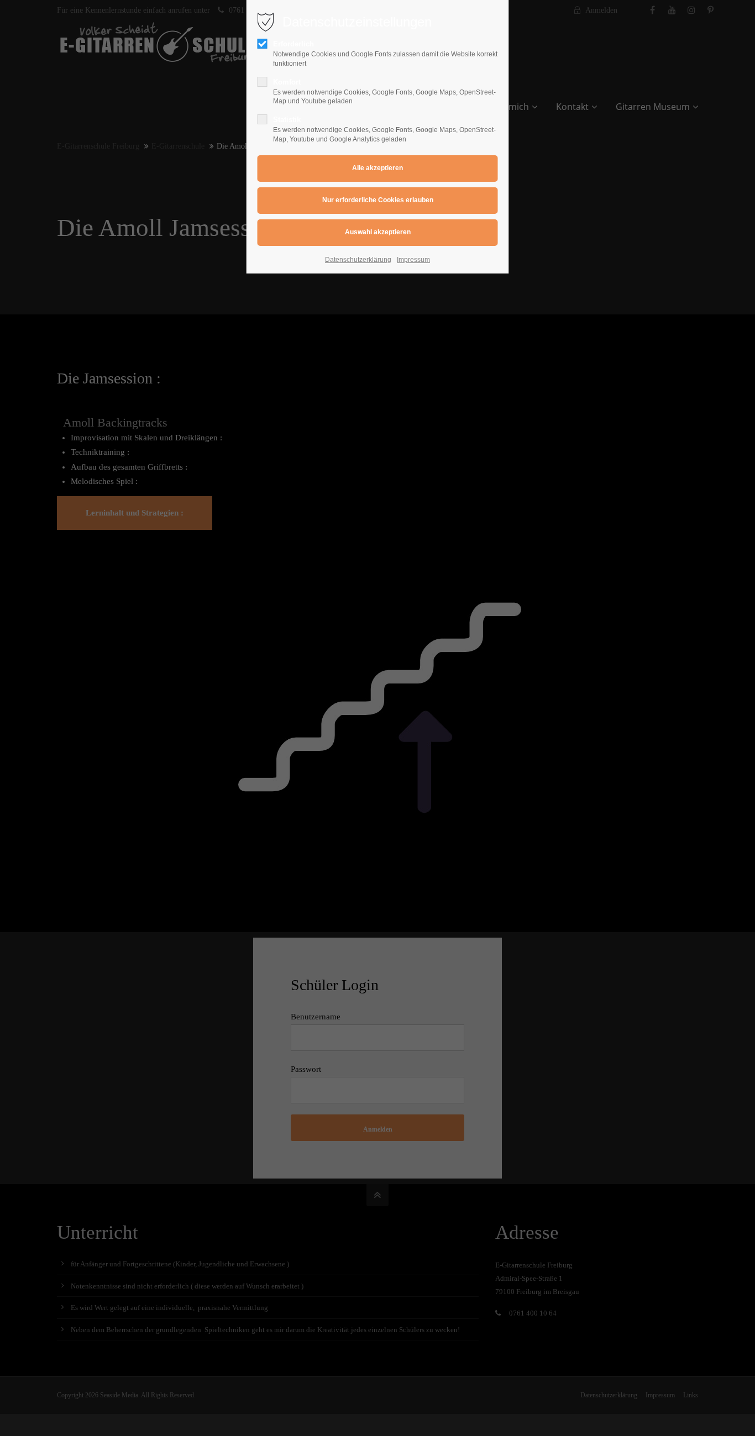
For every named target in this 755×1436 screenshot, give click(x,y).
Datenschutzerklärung (358, 260)
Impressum (413, 260)
